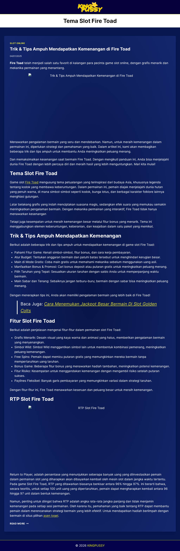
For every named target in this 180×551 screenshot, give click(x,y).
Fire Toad (31, 182)
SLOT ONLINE (17, 43)
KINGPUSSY (96, 545)
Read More (19, 523)
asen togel (50, 515)
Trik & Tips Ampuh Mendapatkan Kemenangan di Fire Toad (70, 49)
